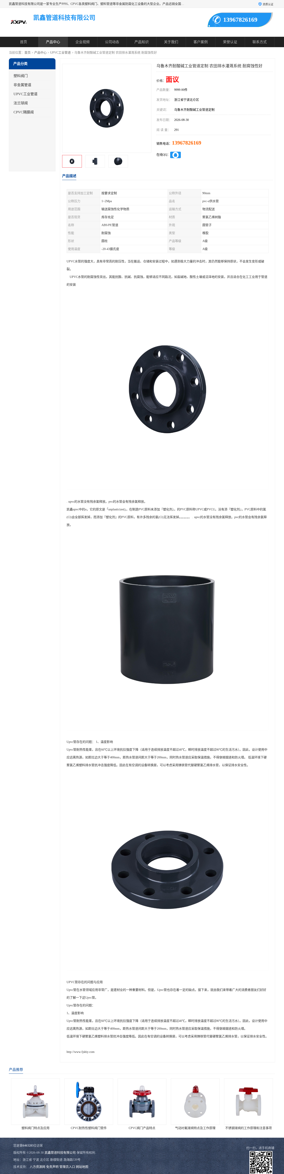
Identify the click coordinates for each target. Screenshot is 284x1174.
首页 (23, 42)
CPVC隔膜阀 (24, 112)
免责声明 (52, 1166)
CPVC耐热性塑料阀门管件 (35, 1128)
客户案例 (200, 42)
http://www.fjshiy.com (81, 1052)
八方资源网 (37, 1166)
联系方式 (259, 42)
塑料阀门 (21, 76)
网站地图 (82, 1166)
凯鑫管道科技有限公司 (60, 1152)
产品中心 (53, 42)
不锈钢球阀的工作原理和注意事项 (195, 1128)
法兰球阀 (21, 103)
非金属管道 (22, 85)
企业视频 (82, 42)
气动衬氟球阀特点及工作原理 (142, 1128)
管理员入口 (67, 1166)
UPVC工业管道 (60, 52)
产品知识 (141, 42)
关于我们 (171, 42)
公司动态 (112, 42)
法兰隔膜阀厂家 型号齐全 (248, 1128)
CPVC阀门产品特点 (88, 1128)
